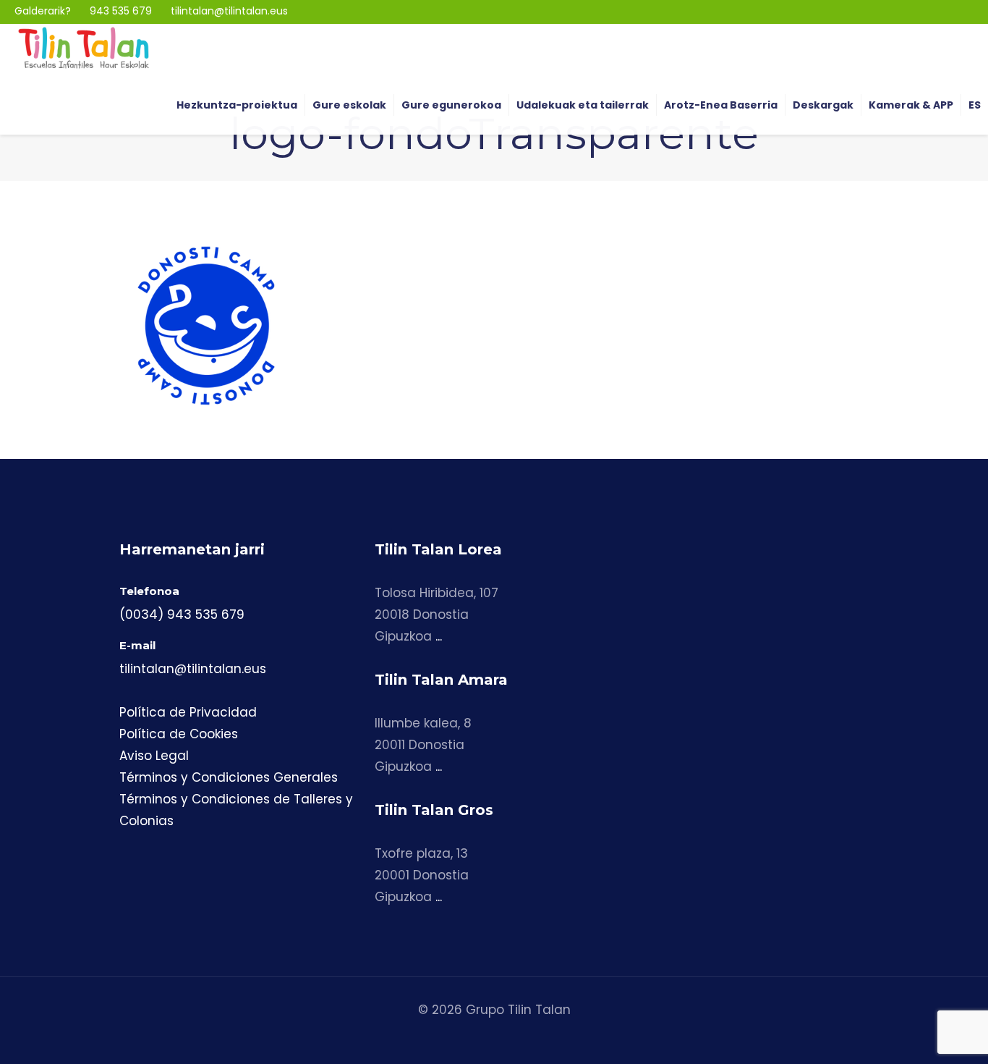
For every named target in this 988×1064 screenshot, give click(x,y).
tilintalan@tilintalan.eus (229, 11)
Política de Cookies (178, 734)
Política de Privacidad (188, 712)
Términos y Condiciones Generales (228, 777)
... (438, 636)
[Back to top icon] (918, 1034)
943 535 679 (121, 11)
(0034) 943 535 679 (181, 614)
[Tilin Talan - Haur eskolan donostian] (83, 47)
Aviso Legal (154, 755)
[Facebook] (944, 11)
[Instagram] (923, 11)
